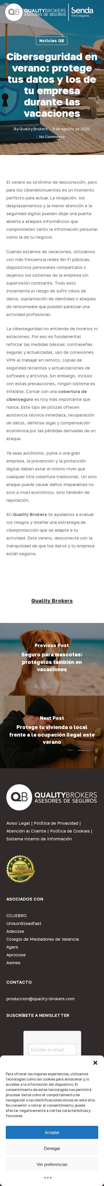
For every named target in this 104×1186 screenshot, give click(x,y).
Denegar (52, 1148)
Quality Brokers (33, 128)
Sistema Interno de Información (39, 838)
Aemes (13, 962)
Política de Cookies (70, 830)
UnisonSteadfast (24, 923)
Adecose (15, 931)
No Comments (52, 136)
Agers (12, 946)
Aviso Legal (18, 823)
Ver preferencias (52, 1164)
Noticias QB (51, 40)
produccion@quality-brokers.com (40, 998)
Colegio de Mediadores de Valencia (42, 939)
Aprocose (16, 954)
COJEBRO (16, 915)
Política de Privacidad (56, 823)
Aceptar (52, 1132)
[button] (95, 1063)
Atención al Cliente (26, 830)
